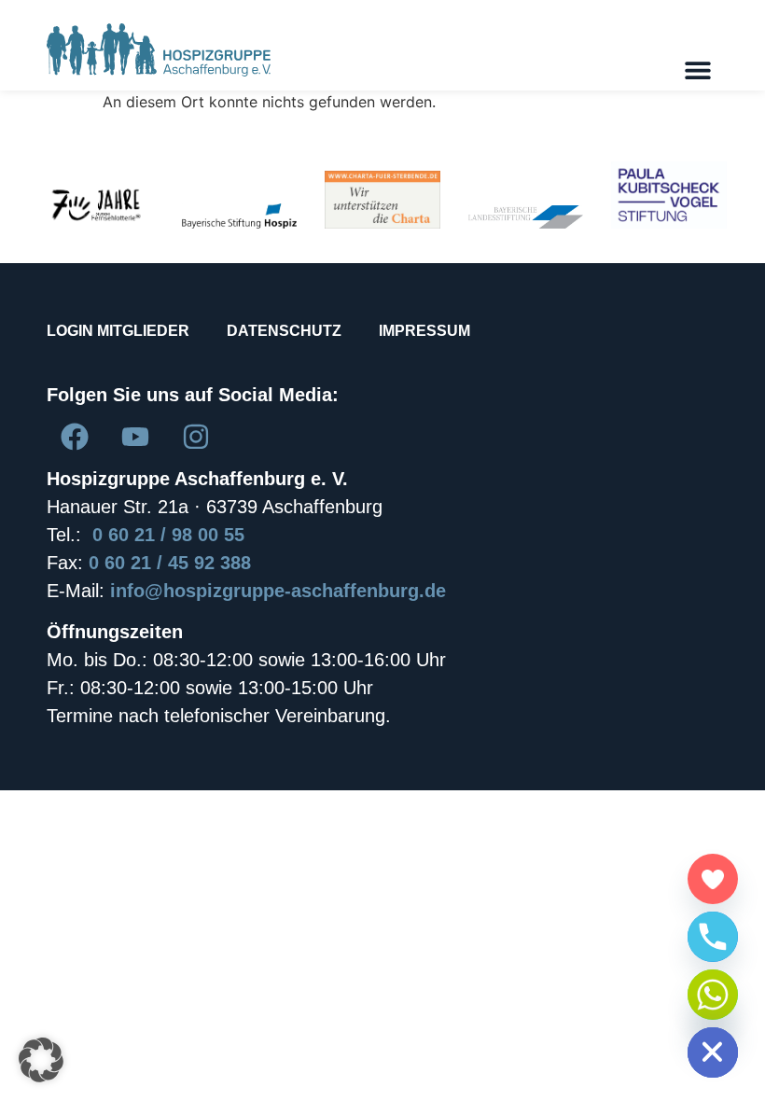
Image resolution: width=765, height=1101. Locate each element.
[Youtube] (135, 437)
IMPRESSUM (424, 331)
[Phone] (713, 937)
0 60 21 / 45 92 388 (170, 562)
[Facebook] (75, 437)
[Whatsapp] (713, 994)
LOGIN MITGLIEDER (118, 331)
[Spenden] (713, 879)
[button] (697, 70)
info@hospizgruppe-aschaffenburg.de (278, 590)
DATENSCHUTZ (284, 331)
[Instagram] (196, 437)
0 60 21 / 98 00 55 (168, 534)
